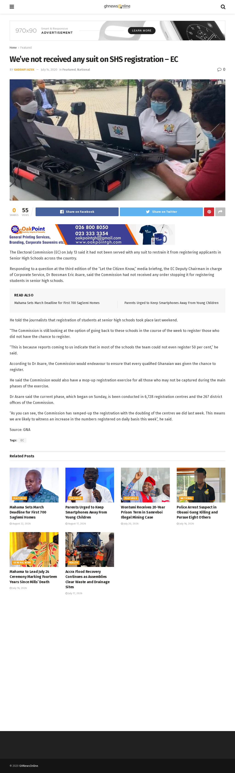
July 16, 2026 (186, 523)
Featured (26, 47)
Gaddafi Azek (24, 69)
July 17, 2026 (74, 593)
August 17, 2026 (76, 523)
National (83, 69)
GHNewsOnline (28, 765)
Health (73, 562)
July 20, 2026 (130, 523)
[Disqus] (117, 662)
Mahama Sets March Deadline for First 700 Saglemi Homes (57, 303)
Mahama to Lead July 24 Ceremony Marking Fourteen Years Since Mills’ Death (33, 576)
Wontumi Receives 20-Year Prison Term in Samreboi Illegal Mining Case (143, 512)
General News (22, 562)
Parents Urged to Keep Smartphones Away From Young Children (171, 303)
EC (22, 440)
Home (13, 47)
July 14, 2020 (49, 69)
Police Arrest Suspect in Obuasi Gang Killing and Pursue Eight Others (197, 512)
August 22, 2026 (21, 523)
